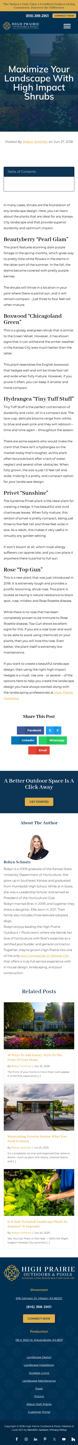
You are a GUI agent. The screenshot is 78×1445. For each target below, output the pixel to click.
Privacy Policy (58, 1429)
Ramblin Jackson (38, 1429)
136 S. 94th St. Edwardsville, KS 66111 (39, 1340)
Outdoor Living (39, 1373)
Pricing (39, 1396)
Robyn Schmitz (35, 142)
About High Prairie (39, 1404)
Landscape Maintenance (39, 1380)
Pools (39, 1388)
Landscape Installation (39, 1365)
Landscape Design (39, 1357)
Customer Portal (39, 1412)
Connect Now (64, 15)
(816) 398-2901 (39, 1306)
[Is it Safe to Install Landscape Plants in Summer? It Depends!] (39, 1172)
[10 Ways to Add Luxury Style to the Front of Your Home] (39, 1005)
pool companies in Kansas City (44, 956)
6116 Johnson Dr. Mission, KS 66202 (39, 1298)
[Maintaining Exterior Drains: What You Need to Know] (39, 1086)
